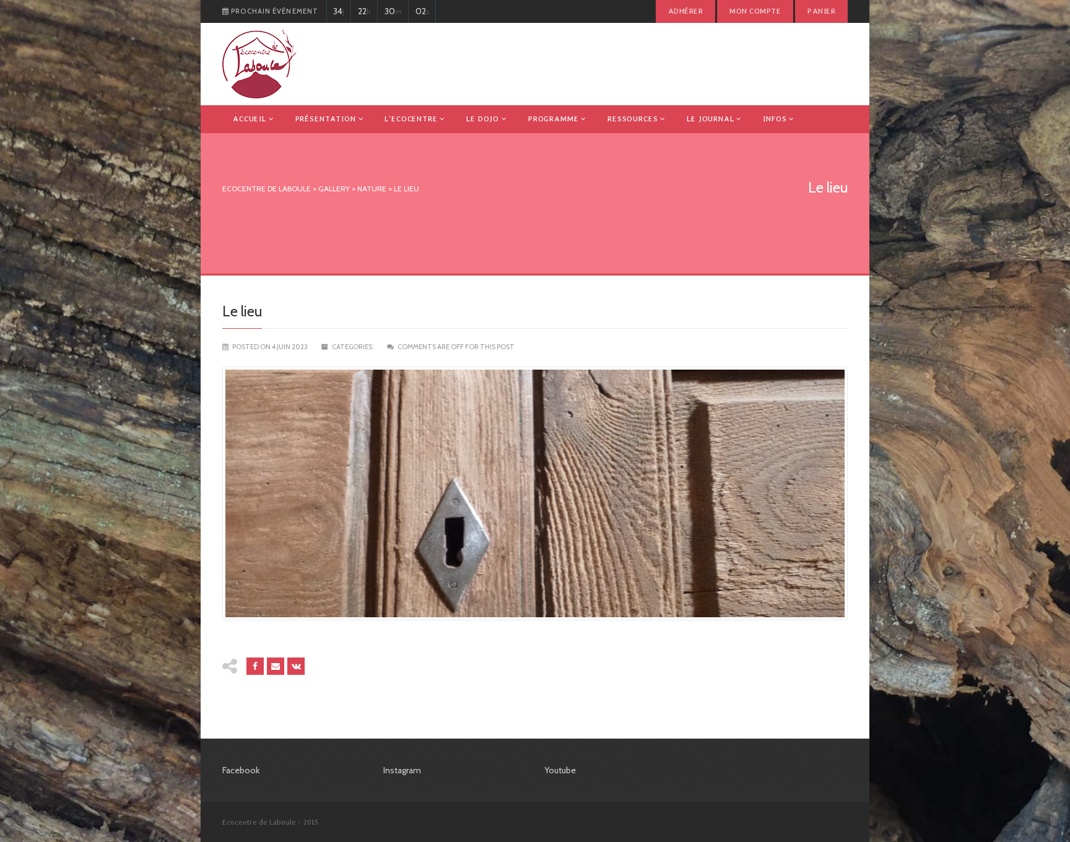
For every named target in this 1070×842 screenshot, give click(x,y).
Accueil (249, 119)
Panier (821, 11)
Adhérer (685, 11)
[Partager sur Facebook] (255, 666)
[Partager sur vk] (296, 666)
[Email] (275, 666)
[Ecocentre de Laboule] (259, 64)
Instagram (402, 770)
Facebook (240, 770)
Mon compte (755, 11)
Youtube (560, 770)
